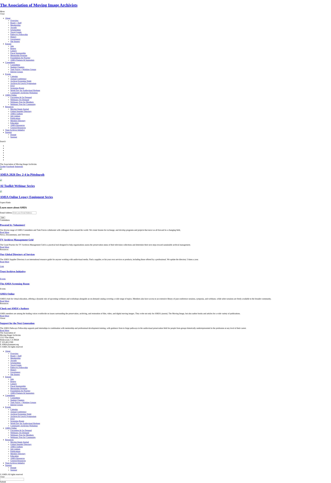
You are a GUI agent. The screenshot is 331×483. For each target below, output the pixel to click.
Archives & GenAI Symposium (23, 83)
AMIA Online (11, 95)
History (13, 37)
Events (8, 74)
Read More (4, 232)
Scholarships (15, 30)
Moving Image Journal (19, 109)
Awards (13, 27)
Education (14, 123)
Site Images (15, 41)
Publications (15, 118)
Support (8, 132)
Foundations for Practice (20, 58)
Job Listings (15, 116)
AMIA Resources (17, 125)
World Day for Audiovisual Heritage (25, 90)
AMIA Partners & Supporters (22, 60)
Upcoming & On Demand (21, 97)
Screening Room (17, 88)
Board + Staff (15, 23)
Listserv (13, 51)
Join (12, 46)
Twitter (3, 166)
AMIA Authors (16, 114)
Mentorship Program (18, 55)
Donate (13, 135)
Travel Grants (15, 32)
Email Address (6, 213)
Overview (14, 20)
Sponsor (13, 137)
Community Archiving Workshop (24, 93)
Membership (15, 25)
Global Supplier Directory (21, 111)
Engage (8, 44)
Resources (9, 107)
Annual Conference (18, 79)
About (7, 18)
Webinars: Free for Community (23, 104)
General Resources (18, 128)
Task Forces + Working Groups (23, 69)
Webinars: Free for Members (22, 102)
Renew (13, 48)
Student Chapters (17, 67)
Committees (10, 62)
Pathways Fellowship (19, 34)
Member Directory (17, 121)
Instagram (19, 166)
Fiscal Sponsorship (18, 53)
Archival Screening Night (20, 81)
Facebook (10, 166)
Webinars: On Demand (19, 100)
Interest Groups (16, 72)
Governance (15, 39)
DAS (12, 86)
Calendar (14, 76)
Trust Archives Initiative (15, 130)
